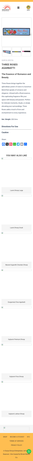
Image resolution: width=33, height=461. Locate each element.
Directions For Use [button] (10, 126)
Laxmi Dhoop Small (16, 228)
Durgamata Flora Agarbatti (16, 302)
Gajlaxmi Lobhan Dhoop (16, 414)
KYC (28, 437)
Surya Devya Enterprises (14, 451)
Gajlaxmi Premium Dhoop (16, 339)
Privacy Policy (16, 445)
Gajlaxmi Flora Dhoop (16, 376)
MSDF (5, 437)
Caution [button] (5, 132)
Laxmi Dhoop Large (16, 190)
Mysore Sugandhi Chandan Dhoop (16, 265)
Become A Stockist (17, 437)
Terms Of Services (17, 441)
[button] (18, 8)
